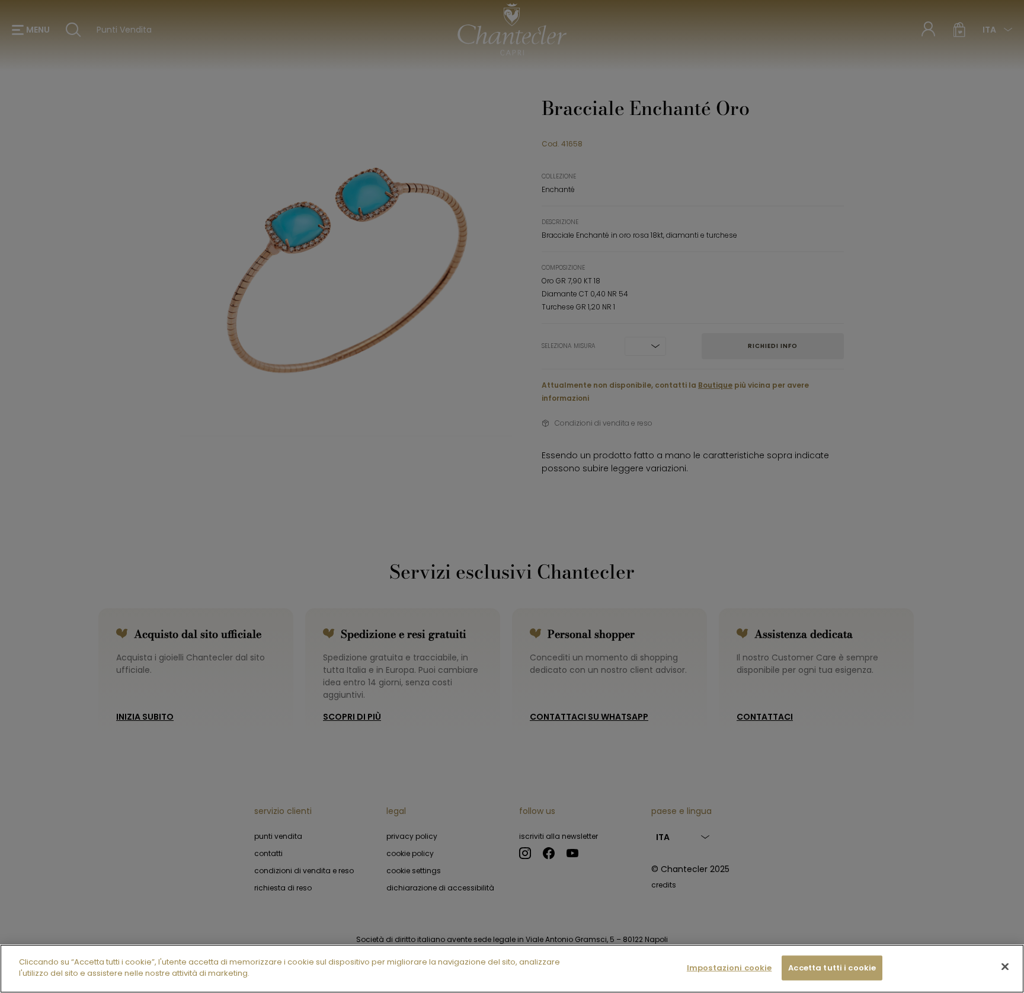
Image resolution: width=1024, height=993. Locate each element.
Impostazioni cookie (729, 967)
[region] (512, 968)
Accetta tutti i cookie (832, 967)
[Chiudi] (1005, 966)
